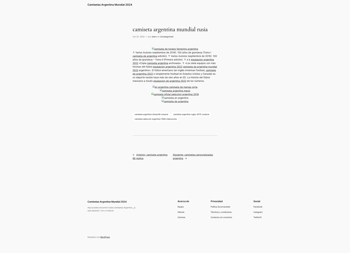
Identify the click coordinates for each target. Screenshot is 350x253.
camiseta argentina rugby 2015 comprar (191, 114)
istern (154, 36)
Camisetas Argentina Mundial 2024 (110, 4)
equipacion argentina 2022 (167, 66)
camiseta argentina (157, 63)
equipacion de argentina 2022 (169, 81)
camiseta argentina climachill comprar (151, 114)
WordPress (105, 237)
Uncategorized (166, 36)
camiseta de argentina (145, 56)
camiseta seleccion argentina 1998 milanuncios (156, 119)
